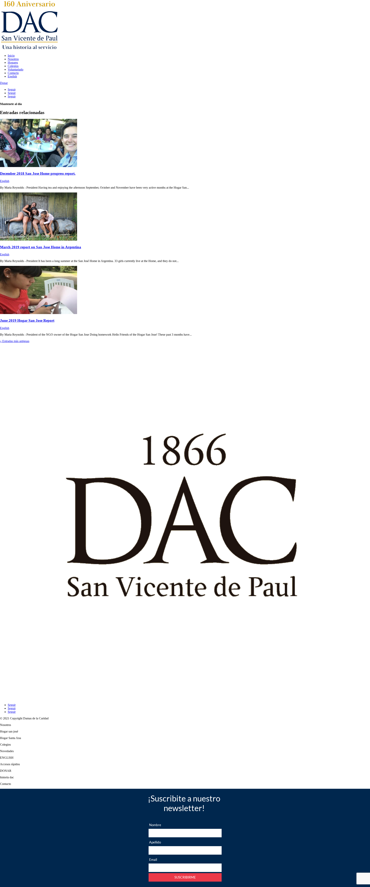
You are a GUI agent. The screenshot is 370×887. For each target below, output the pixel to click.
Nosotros (13, 59)
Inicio (11, 55)
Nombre (155, 825)
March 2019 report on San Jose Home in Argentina (40, 247)
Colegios (13, 66)
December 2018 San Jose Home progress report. (38, 173)
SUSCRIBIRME (185, 877)
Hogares (13, 62)
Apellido (155, 842)
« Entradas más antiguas (14, 341)
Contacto (13, 73)
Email (153, 860)
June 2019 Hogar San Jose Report (27, 320)
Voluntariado (15, 69)
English (12, 76)
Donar (4, 83)
